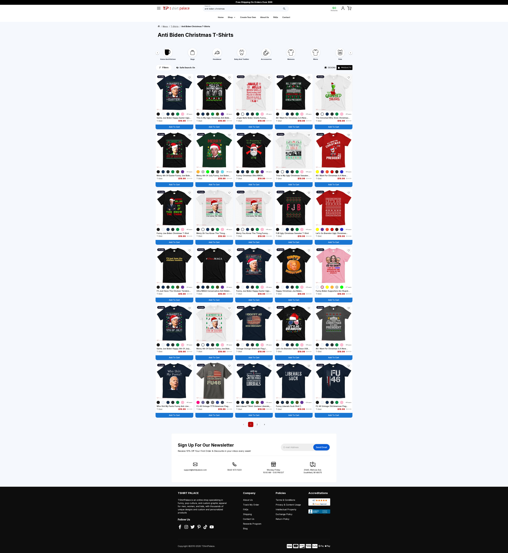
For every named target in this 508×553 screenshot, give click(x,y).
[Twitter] (192, 527)
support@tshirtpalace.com (195, 470)
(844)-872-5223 (234, 470)
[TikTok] (205, 527)
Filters (165, 67)
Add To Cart (174, 127)
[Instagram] (186, 527)
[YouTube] (212, 527)
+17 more (348, 287)
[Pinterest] (199, 527)
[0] (349, 8)
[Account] (343, 8)
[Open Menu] (159, 8)
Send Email (321, 447)
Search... (208, 6)
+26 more (229, 114)
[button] (189, 77)
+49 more (189, 114)
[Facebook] (180, 527)
